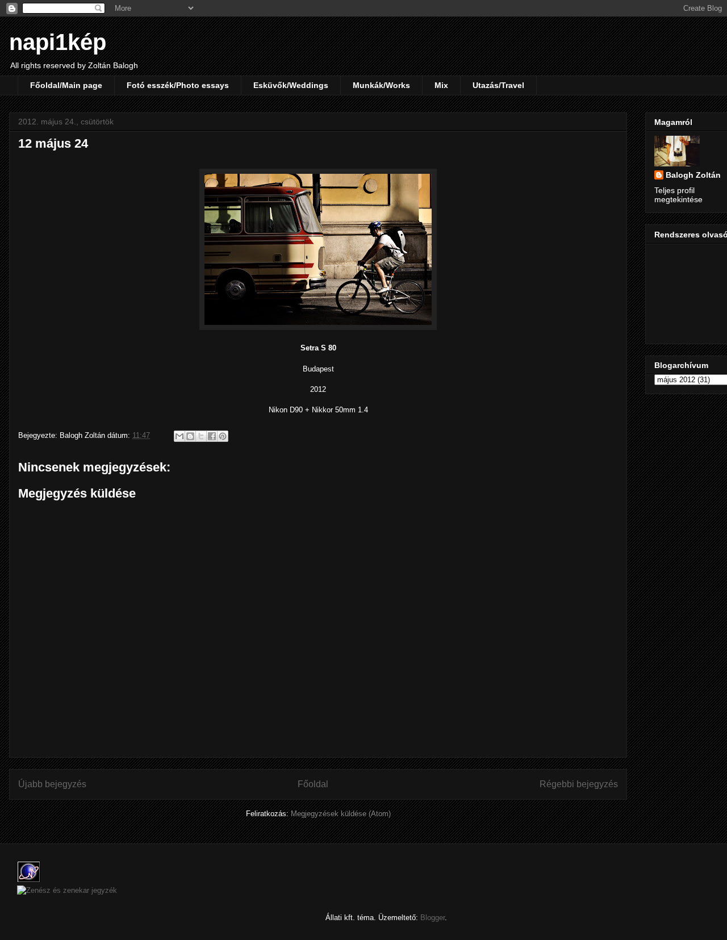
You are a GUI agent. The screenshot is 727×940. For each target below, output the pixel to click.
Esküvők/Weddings (290, 85)
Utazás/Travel (498, 85)
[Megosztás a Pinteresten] (222, 436)
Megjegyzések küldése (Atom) (341, 813)
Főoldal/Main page (66, 85)
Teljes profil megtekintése (678, 195)
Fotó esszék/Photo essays (178, 85)
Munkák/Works (381, 85)
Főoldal (313, 784)
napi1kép (57, 42)
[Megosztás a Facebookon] (212, 436)
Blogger (432, 917)
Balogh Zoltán (693, 174)
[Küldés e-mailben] (179, 436)
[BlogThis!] (190, 436)
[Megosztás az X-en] (201, 436)
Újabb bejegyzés (52, 784)
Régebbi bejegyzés (579, 784)
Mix (441, 85)
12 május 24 (53, 143)
